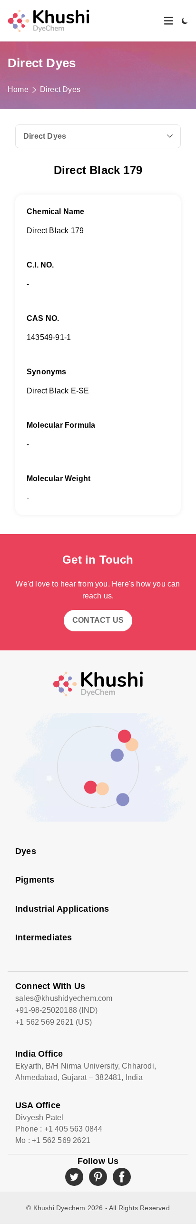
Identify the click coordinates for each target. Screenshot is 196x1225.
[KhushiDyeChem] (48, 21)
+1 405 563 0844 (73, 1129)
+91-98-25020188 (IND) (56, 1010)
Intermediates (43, 937)
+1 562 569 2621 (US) (53, 1022)
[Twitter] (74, 1177)
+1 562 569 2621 (61, 1140)
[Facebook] (122, 1177)
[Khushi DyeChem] (98, 684)
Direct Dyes (60, 89)
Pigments (35, 880)
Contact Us (98, 620)
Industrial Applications (62, 909)
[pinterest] (98, 1177)
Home (18, 89)
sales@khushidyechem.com (64, 998)
